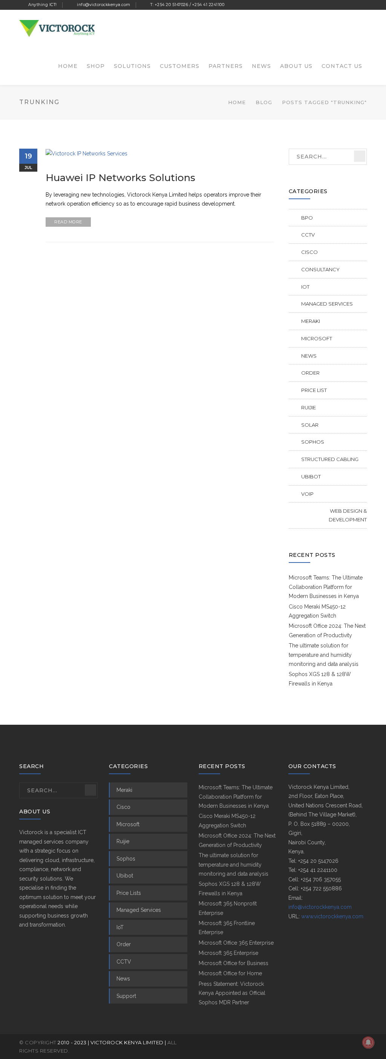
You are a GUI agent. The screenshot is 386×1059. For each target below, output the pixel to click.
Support (126, 996)
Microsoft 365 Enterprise (228, 953)
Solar (310, 425)
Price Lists (128, 893)
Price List (314, 390)
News (309, 356)
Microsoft (316, 338)
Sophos (312, 442)
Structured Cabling (329, 459)
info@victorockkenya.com (320, 907)
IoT (305, 287)
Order (310, 373)
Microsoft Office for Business (233, 963)
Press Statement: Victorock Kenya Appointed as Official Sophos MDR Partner (232, 993)
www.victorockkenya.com (332, 916)
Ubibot (311, 476)
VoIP (307, 494)
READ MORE (68, 221)
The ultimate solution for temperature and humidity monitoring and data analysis (323, 654)
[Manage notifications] (368, 1042)
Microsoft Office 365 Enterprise (236, 943)
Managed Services (327, 304)
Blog (264, 102)
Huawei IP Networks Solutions (120, 178)
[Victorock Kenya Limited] (57, 28)
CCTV (308, 235)
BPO (307, 218)
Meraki (310, 321)
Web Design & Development (348, 515)
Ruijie (308, 407)
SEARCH (359, 156)
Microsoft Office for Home (230, 973)
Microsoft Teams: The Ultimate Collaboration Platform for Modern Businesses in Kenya (326, 587)
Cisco (309, 252)
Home (237, 102)
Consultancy (320, 269)
